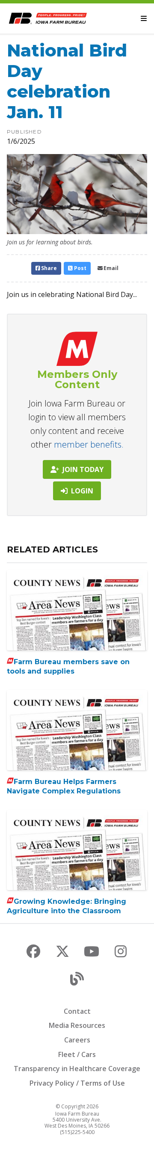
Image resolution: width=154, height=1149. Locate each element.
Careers (77, 1040)
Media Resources (77, 1025)
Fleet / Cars (77, 1054)
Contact (77, 1011)
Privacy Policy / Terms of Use (77, 1083)
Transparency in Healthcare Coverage (77, 1068)
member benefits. (89, 444)
